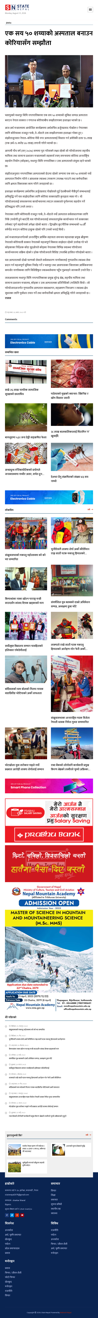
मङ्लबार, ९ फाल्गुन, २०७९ (19, 1093)
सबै (89, 509)
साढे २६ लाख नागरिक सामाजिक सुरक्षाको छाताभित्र (22, 392)
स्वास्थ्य (54, 1213)
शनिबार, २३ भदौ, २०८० (18, 1054)
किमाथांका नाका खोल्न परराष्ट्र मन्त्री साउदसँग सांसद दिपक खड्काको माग (24, 600)
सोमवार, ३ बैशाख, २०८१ (18, 1074)
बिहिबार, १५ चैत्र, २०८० (18, 1035)
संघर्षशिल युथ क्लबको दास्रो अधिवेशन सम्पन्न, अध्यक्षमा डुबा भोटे (70, 604)
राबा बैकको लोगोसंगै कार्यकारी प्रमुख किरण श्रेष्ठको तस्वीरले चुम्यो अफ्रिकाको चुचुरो (71, 769)
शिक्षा (53, 1195)
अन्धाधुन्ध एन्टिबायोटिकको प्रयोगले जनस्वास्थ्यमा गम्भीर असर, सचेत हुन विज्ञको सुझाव (23, 474)
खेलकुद (8, 1239)
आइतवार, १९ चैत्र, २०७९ (19, 1083)
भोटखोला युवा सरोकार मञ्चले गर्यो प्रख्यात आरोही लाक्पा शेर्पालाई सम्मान (24, 767)
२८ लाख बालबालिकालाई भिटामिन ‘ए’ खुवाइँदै (70, 433)
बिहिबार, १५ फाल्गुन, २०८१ (19, 1026)
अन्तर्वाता (9, 1230)
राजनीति (54, 1230)
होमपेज (8, 23)
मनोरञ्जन (54, 1253)
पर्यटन (7, 1244)
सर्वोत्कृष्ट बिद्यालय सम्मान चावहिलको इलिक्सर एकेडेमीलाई (24, 648)
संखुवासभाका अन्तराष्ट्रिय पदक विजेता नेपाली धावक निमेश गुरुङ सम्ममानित (70, 720)
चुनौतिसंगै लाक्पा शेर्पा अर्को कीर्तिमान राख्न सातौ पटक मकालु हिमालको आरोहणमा (70, 553)
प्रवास (7, 1253)
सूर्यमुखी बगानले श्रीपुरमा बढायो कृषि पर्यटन (33, 1164)
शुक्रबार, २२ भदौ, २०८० (18, 1112)
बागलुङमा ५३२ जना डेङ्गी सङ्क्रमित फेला (25, 437)
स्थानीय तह (56, 1209)
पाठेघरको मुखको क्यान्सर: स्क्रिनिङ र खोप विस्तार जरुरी (69, 395)
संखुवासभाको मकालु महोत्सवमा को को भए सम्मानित (25, 557)
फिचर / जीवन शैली (59, 1244)
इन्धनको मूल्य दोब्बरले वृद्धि (75, 1146)
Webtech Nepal (65, 1312)
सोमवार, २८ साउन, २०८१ (18, 1103)
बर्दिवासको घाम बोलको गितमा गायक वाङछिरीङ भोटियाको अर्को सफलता (24, 691)
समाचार (54, 1200)
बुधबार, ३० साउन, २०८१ (18, 1064)
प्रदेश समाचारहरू (12, 1248)
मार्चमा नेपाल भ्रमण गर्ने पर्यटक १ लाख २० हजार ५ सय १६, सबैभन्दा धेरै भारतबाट (33, 1148)
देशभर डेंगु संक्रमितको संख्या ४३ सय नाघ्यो (69, 479)
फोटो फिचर (10, 1277)
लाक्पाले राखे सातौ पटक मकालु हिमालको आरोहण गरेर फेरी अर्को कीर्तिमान (68, 649)
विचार (53, 1191)
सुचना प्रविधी (56, 1204)
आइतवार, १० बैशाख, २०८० (19, 1045)
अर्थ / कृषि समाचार (13, 1235)
